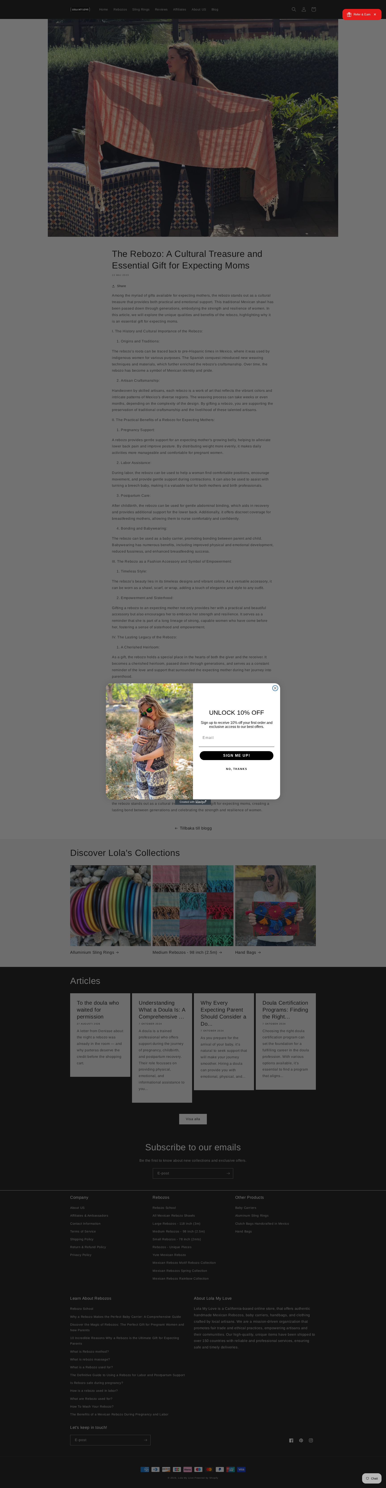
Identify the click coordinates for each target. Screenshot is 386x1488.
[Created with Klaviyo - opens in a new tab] (193, 802)
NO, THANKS (236, 769)
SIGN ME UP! (236, 755)
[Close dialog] (275, 688)
